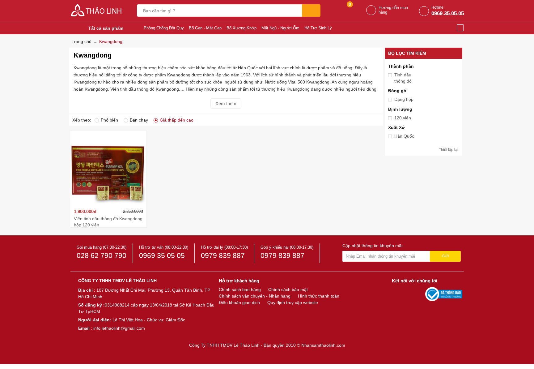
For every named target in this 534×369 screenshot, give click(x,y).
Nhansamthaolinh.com (323, 345)
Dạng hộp (403, 99)
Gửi (445, 256)
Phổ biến (109, 120)
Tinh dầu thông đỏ (403, 78)
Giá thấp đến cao (176, 120)
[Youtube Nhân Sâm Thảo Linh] (408, 293)
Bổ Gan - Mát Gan (205, 28)
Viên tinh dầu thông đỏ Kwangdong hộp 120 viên (108, 221)
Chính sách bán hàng (240, 289)
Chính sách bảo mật (288, 289)
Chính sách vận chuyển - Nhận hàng (254, 296)
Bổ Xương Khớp (241, 28)
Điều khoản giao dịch (239, 302)
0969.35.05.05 (447, 13)
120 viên (402, 117)
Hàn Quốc (404, 136)
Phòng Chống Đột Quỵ (164, 28)
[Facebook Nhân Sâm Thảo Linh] (397, 293)
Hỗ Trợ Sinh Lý (318, 28)
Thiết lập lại (448, 150)
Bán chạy (139, 120)
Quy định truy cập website (292, 302)
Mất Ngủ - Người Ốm (280, 28)
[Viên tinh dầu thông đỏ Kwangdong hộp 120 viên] (108, 168)
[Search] (311, 10)
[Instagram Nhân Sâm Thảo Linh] (419, 293)
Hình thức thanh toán (318, 296)
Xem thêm (225, 103)
